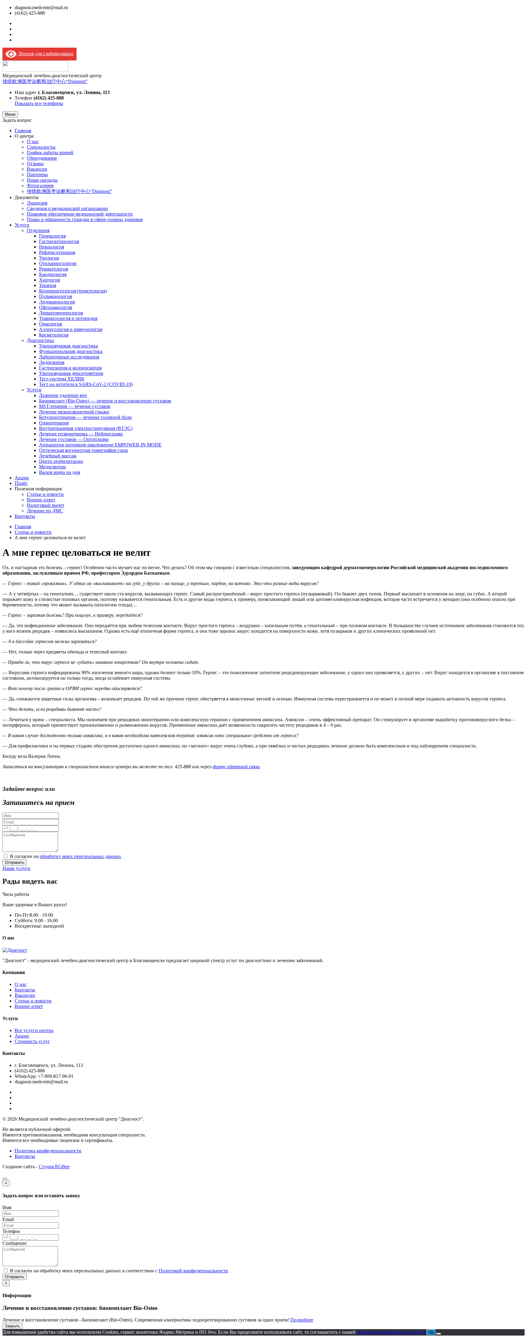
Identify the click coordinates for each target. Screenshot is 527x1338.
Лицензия (37, 202)
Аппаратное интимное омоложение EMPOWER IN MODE (100, 444)
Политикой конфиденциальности (193, 1270)
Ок (431, 1332)
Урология (49, 257)
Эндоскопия (51, 362)
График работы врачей (50, 152)
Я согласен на (65, 856)
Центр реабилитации (61, 461)
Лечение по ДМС (45, 510)
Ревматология (53, 268)
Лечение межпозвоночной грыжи (74, 411)
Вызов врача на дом (59, 472)
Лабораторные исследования (69, 356)
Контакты (25, 516)
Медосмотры (52, 466)
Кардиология (52, 274)
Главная (23, 130)
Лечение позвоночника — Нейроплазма (81, 433)
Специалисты (41, 147)
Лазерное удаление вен (63, 395)
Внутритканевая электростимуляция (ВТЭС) (85, 428)
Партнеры (37, 174)
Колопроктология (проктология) (73, 290)
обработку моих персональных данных (80, 856)
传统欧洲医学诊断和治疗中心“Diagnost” (45, 81)
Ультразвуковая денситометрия (71, 373)
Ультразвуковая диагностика (68, 345)
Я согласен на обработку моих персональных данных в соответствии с (119, 1270)
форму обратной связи (236, 766)
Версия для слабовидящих (44, 53)
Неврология (51, 246)
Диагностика (40, 340)
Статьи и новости (45, 494)
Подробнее (301, 1319)
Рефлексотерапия (57, 252)
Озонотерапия (54, 422)
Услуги (22, 224)
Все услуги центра (34, 1030)
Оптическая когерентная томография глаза (83, 450)
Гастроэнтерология (59, 241)
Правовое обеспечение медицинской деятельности (80, 213)
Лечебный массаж (58, 455)
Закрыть (12, 1326)
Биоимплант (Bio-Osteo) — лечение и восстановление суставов (105, 400)
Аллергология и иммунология (70, 329)
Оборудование (42, 158)
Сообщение (14, 1243)
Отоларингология (57, 263)
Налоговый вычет (45, 505)
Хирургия (49, 279)
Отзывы (35, 163)
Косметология (53, 334)
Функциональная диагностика (70, 351)
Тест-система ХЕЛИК (61, 378)
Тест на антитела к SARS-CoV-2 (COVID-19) (86, 384)
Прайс (21, 483)
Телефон (11, 1231)
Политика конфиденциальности (48, 1150)
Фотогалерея (40, 185)
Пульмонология (55, 296)
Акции (22, 477)
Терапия (47, 285)
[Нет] (438, 1334)
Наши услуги (16, 868)
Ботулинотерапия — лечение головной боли (85, 417)
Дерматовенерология (61, 312)
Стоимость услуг (32, 1041)
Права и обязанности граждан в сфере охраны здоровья (84, 219)
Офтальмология (55, 307)
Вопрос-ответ (41, 499)
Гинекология (52, 235)
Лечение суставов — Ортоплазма (74, 439)
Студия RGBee (54, 1166)
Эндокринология (57, 301)
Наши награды (42, 180)
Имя (6, 1207)
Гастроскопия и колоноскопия (70, 367)
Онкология (50, 323)
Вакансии (37, 169)
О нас (33, 141)
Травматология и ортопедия (68, 318)
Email (8, 1219)
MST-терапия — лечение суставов (74, 406)
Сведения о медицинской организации (67, 208)
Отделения (38, 230)
